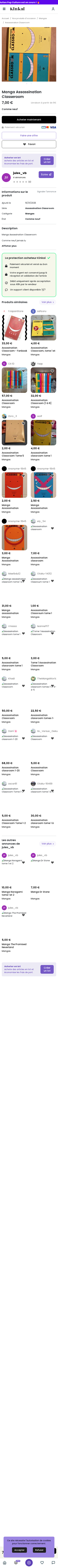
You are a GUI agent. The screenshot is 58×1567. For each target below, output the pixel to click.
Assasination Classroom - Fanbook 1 (14, 349)
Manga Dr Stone (40, 891)
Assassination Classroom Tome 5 (13, 454)
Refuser (39, 1550)
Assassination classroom (39, 559)
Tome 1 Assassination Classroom (43, 664)
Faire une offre (29, 135)
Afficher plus (9, 245)
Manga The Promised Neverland (14, 946)
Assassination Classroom (17, 22)
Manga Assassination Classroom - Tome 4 (14, 559)
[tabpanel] (29, 54)
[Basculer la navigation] (4, 9)
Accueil (5, 18)
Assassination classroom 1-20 (11, 769)
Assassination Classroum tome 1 (41, 612)
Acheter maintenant (29, 119)
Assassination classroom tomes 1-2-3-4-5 (42, 717)
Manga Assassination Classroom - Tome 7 (14, 507)
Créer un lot (47, 160)
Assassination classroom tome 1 (41, 454)
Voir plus (47, 302)
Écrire (44, 174)
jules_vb (20, 173)
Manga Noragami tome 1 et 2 (12, 893)
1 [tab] (26, 83)
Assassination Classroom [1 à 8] (41, 402)
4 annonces (19, 177)
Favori (31, 144)
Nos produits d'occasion (24, 18)
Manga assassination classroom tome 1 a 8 (14, 612)
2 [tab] (31, 83)
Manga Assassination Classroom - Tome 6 (43, 507)
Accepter (19, 1550)
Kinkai (17, 9)
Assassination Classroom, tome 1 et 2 (43, 349)
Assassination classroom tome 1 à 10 (42, 822)
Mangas (43, 18)
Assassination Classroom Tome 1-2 (14, 822)
